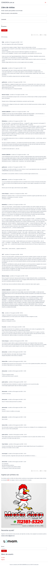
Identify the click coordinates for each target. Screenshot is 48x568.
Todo (45, 34)
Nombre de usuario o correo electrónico (9, 13)
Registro (3, 559)
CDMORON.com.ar (7, 2)
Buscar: (2, 546)
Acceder (3, 557)
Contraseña (3, 19)
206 (41, 34)
